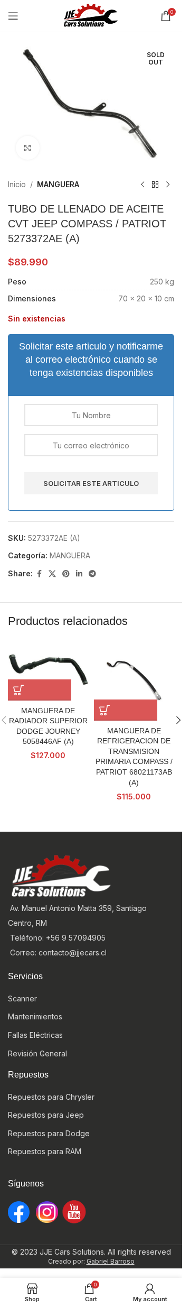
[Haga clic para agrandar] (28, 148)
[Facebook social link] (39, 574)
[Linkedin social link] (79, 574)
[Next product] (168, 184)
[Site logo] (91, 15)
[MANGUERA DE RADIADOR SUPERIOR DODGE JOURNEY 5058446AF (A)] (48, 670)
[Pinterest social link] (66, 574)
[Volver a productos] (155, 184)
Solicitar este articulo (91, 483)
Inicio (17, 184)
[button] (39, 690)
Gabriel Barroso (111, 1261)
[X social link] (52, 574)
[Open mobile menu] (13, 15)
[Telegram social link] (92, 574)
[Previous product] (142, 184)
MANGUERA (58, 184)
